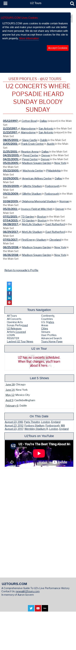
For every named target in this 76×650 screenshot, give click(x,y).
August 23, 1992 (14, 425)
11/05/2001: (10, 143)
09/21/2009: (11, 193)
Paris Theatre (32, 422)
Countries (47, 318)
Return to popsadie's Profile (21, 270)
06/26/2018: (11, 255)
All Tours (12, 315)
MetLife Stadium (32, 224)
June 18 (10, 384)
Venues (45, 331)
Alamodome (28, 128)
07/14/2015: (11, 220)
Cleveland (55, 239)
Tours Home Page (52, 341)
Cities (44, 328)
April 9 (9, 400)
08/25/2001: (11, 140)
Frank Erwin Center (32, 143)
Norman (64, 201)
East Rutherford (55, 224)
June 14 (10, 389)
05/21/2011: (10, 209)
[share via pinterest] (9, 302)
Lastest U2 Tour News (20, 341)
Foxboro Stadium (34, 425)
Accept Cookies (57, 48)
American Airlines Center (37, 178)
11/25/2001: (10, 151)
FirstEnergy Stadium (33, 239)
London (45, 422)
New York (60, 163)
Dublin (44, 140)
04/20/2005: (11, 155)
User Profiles (49, 335)
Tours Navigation (39, 310)
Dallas (43, 121)
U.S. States (47, 322)
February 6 (11, 405)
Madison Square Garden (36, 163)
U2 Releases (14, 328)
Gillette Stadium (32, 186)
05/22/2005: (11, 170)
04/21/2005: (11, 159)
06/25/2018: (11, 247)
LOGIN (11, 335)
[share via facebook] (9, 293)
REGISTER (13, 338)
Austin (51, 143)
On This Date (39, 416)
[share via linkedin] (9, 298)
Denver (45, 155)
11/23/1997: (10, 128)
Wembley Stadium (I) (36, 428)
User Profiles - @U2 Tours (34, 79)
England (55, 422)
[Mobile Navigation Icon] (4, 3)
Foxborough (52, 186)
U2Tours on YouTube (39, 436)
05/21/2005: (11, 163)
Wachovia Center (32, 170)
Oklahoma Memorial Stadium (39, 201)
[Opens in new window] (31, 609)
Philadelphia (53, 170)
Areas (44, 325)
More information (29, 38)
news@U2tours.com (28, 591)
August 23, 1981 (14, 422)
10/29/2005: (11, 178)
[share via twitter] (9, 288)
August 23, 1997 (14, 428)
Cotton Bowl (29, 121)
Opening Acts (15, 322)
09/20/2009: (11, 186)
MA (63, 425)
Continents (47, 315)
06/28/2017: (11, 224)
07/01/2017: (10, 239)
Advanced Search (51, 338)
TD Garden (27, 216)
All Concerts (14, 318)
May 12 (9, 395)
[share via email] (9, 284)
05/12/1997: (11, 121)
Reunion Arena (30, 151)
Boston (41, 216)
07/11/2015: (10, 216)
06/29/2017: (11, 232)
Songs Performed (17, 325)
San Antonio (46, 128)
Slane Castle (29, 140)
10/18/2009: (11, 201)
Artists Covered (16, 331)
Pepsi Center (30, 155)
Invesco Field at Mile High (36, 209)
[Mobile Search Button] (72, 3)
